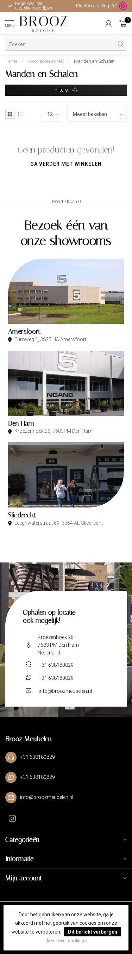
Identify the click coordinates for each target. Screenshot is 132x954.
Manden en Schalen (94, 61)
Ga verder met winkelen (66, 164)
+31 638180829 (56, 665)
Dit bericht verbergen (92, 932)
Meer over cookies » (67, 940)
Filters (62, 90)
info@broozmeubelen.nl (65, 691)
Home (11, 61)
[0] (123, 23)
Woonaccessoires (45, 61)
